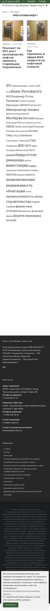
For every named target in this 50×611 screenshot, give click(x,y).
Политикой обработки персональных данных (21, 592)
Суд (32, 140)
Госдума (22, 100)
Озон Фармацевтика (31, 122)
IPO (8, 85)
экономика (33, 215)
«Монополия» (20, 85)
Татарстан (11, 146)
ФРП (28, 145)
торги (36, 201)
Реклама (8, 495)
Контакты (8, 481)
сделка (38, 196)
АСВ (8, 92)
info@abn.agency (10, 422)
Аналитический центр (14, 485)
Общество (6, 44)
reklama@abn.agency (12, 430)
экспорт (11, 220)
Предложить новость (14, 478)
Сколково (26, 135)
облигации (15, 191)
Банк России (23, 91)
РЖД (30, 126)
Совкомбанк (12, 141)
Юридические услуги (14, 488)
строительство (18, 201)
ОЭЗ (18, 122)
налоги (30, 174)
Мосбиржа (14, 118)
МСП (27, 105)
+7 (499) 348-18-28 (10, 414)
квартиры (11, 170)
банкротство (26, 155)
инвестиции (17, 165)
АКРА (32, 85)
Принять (11, 605)
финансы (26, 211)
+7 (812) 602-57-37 (10, 398)
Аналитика (31, 44)
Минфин (33, 109)
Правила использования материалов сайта (24, 465)
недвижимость (19, 185)
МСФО (34, 105)
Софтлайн (23, 140)
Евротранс (12, 105)
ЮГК (32, 150)
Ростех (33, 131)
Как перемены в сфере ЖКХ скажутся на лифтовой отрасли (36, 58)
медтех (21, 174)
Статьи (7, 452)
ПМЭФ (10, 126)
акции (10, 155)
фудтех (19, 216)
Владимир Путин (22, 96)
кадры (32, 165)
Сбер (9, 135)
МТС (39, 105)
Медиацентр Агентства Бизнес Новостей (23, 491)
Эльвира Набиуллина (17, 150)
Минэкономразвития (17, 113)
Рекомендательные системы (17, 475)
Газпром (12, 100)
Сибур (16, 135)
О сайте (7, 449)
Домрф (31, 101)
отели (28, 191)
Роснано (10, 131)
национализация (20, 179)
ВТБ (39, 91)
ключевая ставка (27, 170)
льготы (11, 174)
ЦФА (34, 145)
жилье (28, 160)
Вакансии (8, 455)
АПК (37, 85)
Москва (28, 118)
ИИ (22, 105)
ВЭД (8, 96)
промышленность (19, 196)
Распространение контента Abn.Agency (22, 459)
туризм (10, 206)
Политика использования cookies (19, 462)
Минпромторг (16, 110)
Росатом (38, 126)
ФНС (21, 145)
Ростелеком (22, 131)
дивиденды (15, 160)
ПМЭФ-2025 (21, 126)
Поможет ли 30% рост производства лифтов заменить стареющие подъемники (12, 58)
